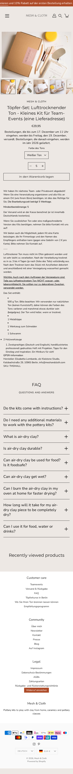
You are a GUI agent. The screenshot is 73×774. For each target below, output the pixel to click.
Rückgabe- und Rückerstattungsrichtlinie (36, 685)
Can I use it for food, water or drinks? (28, 529)
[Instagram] (34, 744)
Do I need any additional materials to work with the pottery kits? (32, 423)
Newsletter (36, 630)
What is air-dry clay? (21, 436)
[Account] (54, 15)
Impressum (36, 668)
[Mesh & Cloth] (36, 15)
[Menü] (7, 15)
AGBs (36, 677)
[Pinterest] (38, 744)
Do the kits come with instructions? (33, 408)
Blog (36, 644)
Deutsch (22, 751)
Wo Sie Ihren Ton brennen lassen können (36, 602)
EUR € (47, 751)
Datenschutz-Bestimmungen (36, 672)
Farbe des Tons (37, 148)
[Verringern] (30, 166)
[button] (60, 16)
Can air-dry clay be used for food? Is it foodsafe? (31, 463)
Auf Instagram (36, 648)
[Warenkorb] (67, 15)
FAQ (36, 593)
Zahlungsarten (36, 681)
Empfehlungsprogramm (36, 606)
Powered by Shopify (36, 761)
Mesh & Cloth (40, 758)
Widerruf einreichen (36, 690)
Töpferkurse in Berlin (37, 597)
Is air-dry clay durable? (22, 448)
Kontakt (36, 635)
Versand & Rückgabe (37, 588)
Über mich (36, 626)
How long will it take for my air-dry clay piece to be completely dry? (30, 509)
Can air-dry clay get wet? (24, 476)
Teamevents (36, 584)
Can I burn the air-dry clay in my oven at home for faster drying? (30, 491)
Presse (36, 639)
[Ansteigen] (42, 166)
